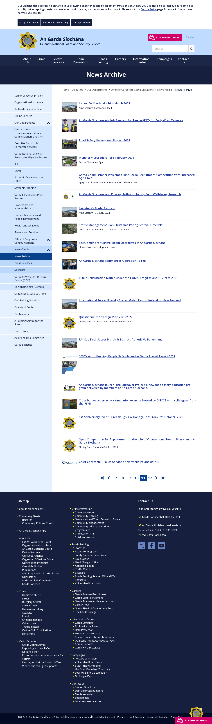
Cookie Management (31, 509)
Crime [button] (41, 59)
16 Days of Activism (86, 658)
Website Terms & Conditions (131, 716)
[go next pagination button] (157, 478)
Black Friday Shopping (88, 665)
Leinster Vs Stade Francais (97, 208)
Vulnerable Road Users (88, 583)
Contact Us (78, 683)
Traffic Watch (82, 569)
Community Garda (29, 516)
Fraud (25, 616)
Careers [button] (120, 59)
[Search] (191, 48)
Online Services (31, 552)
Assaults (27, 612)
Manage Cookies (81, 22)
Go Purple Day (83, 676)
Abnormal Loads (84, 565)
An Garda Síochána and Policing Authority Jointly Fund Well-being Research (130, 194)
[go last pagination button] (164, 478)
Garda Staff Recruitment (89, 597)
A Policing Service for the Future (40, 573)
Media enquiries (84, 694)
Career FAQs (82, 605)
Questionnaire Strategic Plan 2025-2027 (105, 317)
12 (150, 477)
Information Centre (83, 619)
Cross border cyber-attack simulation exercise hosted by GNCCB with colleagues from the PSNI (137, 402)
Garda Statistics (84, 623)
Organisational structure (36, 545)
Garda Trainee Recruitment (91, 594)
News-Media (164, 89)
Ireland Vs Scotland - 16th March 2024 (104, 103)
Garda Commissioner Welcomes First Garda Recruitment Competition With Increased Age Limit (137, 176)
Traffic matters (31, 626)
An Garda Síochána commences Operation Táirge (112, 261)
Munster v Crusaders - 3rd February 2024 (106, 157)
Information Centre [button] (141, 60)
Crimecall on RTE (85, 533)
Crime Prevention (82, 509)
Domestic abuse (31, 595)
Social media (82, 697)
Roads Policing (80, 544)
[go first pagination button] (102, 478)
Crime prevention (85, 512)
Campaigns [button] (164, 59)
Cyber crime (29, 623)
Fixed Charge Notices (87, 562)
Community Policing (86, 516)
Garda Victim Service (34, 644)
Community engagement (89, 523)
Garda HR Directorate (87, 647)
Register (27, 519)
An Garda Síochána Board (37, 548)
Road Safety (82, 558)
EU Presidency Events (87, 626)
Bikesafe (80, 572)
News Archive (183, 89)
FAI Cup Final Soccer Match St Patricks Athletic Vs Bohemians (120, 339)
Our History (29, 577)
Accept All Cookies (29, 22)
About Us (77, 89)
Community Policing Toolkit (38, 523)
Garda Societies (31, 584)
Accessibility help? (167, 37)
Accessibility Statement (103, 716)
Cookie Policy (149, 9)
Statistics (80, 548)
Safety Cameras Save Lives (90, 555)
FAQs (62, 716)
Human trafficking (32, 609)
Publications (29, 570)
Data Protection (84, 630)
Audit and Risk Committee (37, 580)
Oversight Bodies (32, 566)
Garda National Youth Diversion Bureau (98, 519)
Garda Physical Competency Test (94, 608)
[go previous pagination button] (109, 478)
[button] (48, 123)
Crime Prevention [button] (80, 60)
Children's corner (85, 537)
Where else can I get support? (39, 666)
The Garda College (86, 612)
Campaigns (78, 655)
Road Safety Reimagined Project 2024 (104, 140)
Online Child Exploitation (36, 630)
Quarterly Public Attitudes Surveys (95, 640)
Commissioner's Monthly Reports (94, 637)
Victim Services (27, 641)
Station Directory (85, 687)
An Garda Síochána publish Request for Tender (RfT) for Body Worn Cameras (131, 120)
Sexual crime (29, 605)
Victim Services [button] (58, 60)
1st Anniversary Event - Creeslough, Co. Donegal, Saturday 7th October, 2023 (131, 417)
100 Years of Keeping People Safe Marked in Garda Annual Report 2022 (127, 356)
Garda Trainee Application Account (95, 601)
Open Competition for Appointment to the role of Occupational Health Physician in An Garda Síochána (137, 440)
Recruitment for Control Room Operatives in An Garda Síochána (122, 243)
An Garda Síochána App (32, 530)
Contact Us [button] (183, 60)
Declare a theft (30, 651)
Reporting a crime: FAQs (36, 648)
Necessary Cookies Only (55, 22)
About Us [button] (27, 60)
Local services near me (88, 701)
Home (65, 89)
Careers (76, 591)
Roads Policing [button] (102, 60)
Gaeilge (190, 37)
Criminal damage (32, 619)
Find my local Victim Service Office (41, 662)
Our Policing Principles (35, 563)
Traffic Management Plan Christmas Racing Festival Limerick (120, 225)
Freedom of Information (89, 633)
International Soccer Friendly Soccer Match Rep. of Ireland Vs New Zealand (130, 300)
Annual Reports (84, 644)
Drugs (25, 598)
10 (136, 477)
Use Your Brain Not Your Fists (92, 669)
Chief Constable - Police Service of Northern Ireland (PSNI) (119, 462)
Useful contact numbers (89, 690)
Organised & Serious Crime (38, 559)
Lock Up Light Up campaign (91, 672)
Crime (22, 591)
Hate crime (28, 634)
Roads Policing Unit (86, 551)
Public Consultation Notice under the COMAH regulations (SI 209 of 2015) (128, 278)
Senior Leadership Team (36, 541)
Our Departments (97, 89)
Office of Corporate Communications (132, 89)
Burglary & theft (31, 602)
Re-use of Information (158, 716)
